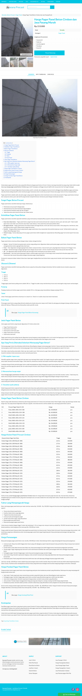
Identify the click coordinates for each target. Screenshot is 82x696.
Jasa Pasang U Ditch (61, 660)
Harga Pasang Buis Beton (62, 662)
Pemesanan (50, 1)
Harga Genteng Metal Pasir (25, 595)
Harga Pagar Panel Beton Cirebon (11, 621)
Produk (21, 1)
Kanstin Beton (33, 670)
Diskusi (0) (50, 74)
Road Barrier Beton (34, 665)
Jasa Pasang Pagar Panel (62, 665)
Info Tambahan (41, 74)
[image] (17, 7)
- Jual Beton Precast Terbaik (14, 688)
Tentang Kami (12, 1)
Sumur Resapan (33, 673)
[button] (52, 7)
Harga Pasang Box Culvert (62, 668)
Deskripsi (31, 74)
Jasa (27, 1)
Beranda (4, 1)
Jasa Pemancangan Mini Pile (63, 673)
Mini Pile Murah (33, 662)
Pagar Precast (34, 1)
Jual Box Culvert (33, 668)
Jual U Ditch (32, 660)
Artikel (43, 1)
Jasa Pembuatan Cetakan (62, 670)
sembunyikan (9, 143)
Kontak (58, 1)
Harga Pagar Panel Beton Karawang (28, 312)
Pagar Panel (61, 33)
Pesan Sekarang (50, 53)
